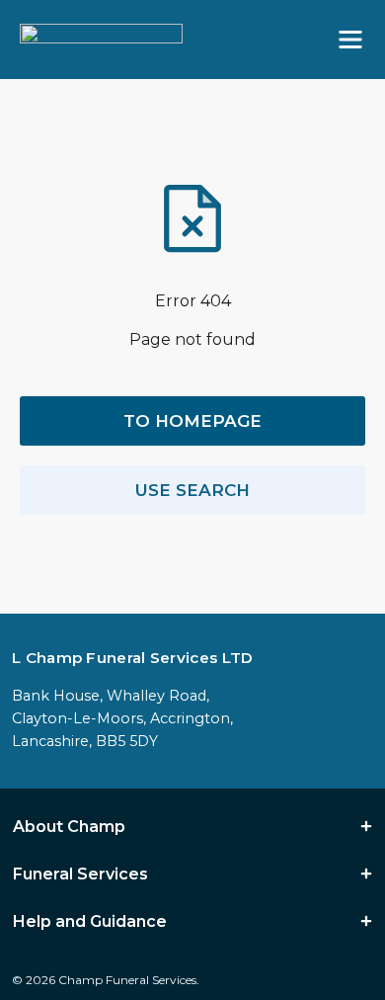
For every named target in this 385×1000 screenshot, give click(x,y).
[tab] (192, 827)
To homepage (192, 421)
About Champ (69, 827)
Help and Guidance (90, 922)
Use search (192, 490)
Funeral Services (80, 874)
